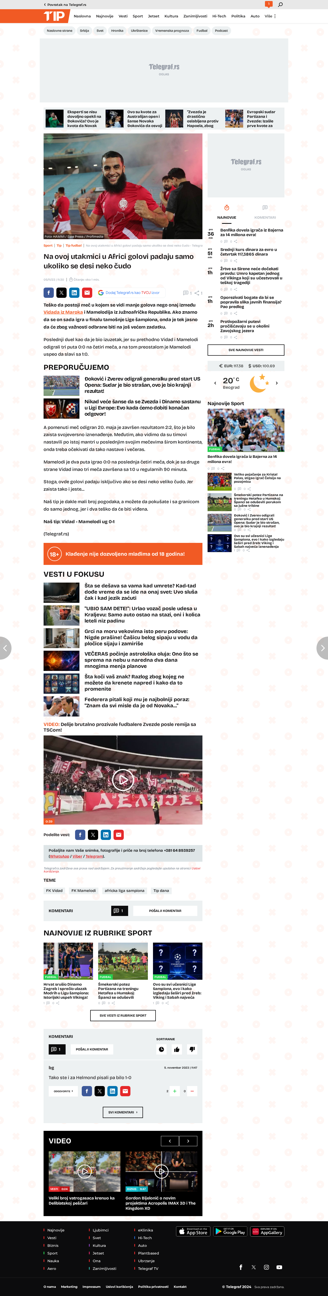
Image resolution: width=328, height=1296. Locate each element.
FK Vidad (54, 890)
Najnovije (226, 403)
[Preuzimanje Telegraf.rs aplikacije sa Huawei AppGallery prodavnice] (267, 1231)
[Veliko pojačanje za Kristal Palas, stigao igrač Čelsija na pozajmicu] (220, 482)
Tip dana (161, 890)
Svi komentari (122, 1112)
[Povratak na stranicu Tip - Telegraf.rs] (56, 16)
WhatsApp (59, 856)
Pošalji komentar (165, 911)
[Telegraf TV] (279, 1267)
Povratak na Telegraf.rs (66, 5)
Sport (48, 246)
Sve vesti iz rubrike (123, 1016)
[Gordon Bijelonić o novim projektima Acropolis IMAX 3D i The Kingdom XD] (161, 1171)
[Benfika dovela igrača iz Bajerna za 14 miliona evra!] (246, 430)
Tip (59, 246)
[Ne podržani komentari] (192, 1049)
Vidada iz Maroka (63, 312)
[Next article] (322, 648)
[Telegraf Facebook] (241, 1267)
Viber (77, 856)
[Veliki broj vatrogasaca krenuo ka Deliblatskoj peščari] (84, 1171)
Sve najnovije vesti (246, 350)
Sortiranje (165, 1039)
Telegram (94, 856)
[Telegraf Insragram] (266, 1267)
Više (268, 16)
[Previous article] (6, 648)
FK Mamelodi (83, 890)
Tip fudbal (74, 246)
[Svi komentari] (161, 1049)
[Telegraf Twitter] (254, 1267)
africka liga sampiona (125, 890)
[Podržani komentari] (177, 1049)
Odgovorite (63, 1090)
